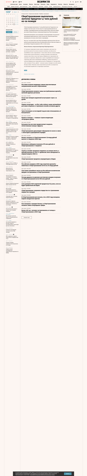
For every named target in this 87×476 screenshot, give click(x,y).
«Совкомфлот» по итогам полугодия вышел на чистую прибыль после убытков (11, 88)
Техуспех (75, 6)
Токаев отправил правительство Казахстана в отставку (12, 244)
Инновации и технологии (67, 6)
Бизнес (20, 4)
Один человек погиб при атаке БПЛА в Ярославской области (12, 124)
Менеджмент (71, 4)
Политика (60, 4)
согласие (34, 473)
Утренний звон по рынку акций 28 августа (11, 197)
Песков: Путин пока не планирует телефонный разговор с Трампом (11, 50)
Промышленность (57, 6)
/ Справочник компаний (33, 13)
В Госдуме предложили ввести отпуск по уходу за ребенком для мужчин (12, 95)
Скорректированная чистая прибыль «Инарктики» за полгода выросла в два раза (12, 130)
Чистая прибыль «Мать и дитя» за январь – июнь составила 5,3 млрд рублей (12, 117)
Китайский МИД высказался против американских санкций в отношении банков (12, 38)
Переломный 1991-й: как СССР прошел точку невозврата (41, 11)
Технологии (43, 4)
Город (30, 6)
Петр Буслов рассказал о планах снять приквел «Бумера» (11, 210)
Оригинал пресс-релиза (29, 74)
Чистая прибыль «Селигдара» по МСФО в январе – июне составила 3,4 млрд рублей (11, 177)
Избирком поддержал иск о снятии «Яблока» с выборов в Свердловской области (12, 80)
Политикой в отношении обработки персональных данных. (42, 474)
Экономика (25, 4)
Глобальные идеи (14, 4)
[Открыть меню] (80, 2)
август (15, 12)
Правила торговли (15, 6)
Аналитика (41, 6)
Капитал (46, 6)
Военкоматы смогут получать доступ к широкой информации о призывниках (12, 72)
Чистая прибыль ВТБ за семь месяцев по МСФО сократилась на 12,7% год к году (12, 102)
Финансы (31, 4)
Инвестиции (36, 4)
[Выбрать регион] (70, 1)
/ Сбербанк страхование (43, 13)
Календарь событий (8, 12)
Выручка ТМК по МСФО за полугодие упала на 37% (11, 163)
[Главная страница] (43, 2)
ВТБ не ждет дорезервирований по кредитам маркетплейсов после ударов (11, 190)
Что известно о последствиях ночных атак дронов (12, 158)
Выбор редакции (25, 11)
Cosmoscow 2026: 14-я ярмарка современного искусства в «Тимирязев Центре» (11, 109)
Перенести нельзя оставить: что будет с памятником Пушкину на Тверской (12, 138)
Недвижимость (54, 4)
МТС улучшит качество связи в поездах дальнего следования (12, 217)
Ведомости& (35, 6)
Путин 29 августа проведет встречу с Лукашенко (12, 45)
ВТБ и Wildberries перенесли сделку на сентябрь (10, 144)
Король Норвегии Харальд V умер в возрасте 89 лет (12, 184)
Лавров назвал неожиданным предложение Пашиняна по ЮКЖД (12, 250)
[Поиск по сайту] (73, 1)
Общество (65, 4)
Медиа (48, 4)
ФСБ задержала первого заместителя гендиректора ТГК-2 (12, 237)
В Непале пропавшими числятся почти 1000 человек (11, 231)
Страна (50, 6)
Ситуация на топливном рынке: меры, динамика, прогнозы (67, 11)
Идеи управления (23, 6)
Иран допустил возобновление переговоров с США (10, 169)
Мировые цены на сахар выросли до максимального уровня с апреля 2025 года (12, 57)
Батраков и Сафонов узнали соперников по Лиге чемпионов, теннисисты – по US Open (12, 203)
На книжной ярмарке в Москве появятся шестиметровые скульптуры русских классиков (12, 223)
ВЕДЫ (8, 6)
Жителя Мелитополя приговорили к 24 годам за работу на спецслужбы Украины (12, 150)
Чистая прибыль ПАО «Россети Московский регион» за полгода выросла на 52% (11, 65)
